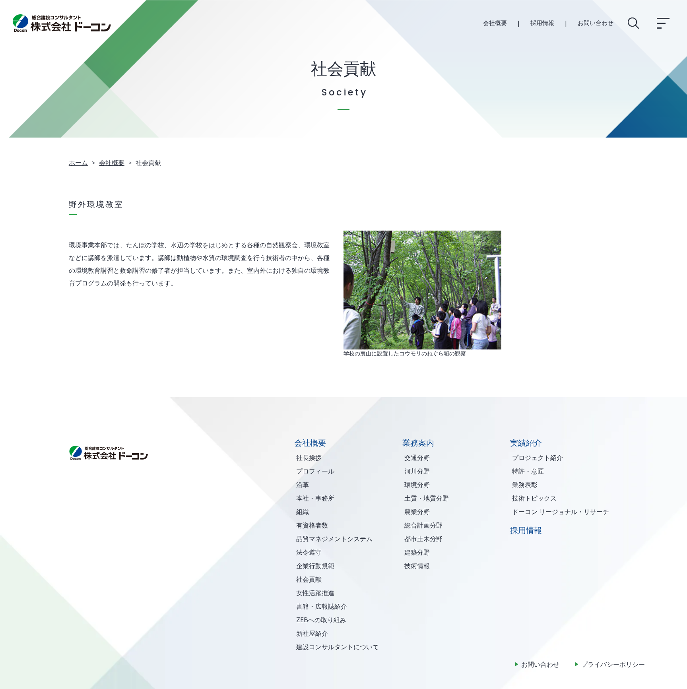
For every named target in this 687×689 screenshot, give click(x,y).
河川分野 (417, 471)
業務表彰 (525, 484)
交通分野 (417, 457)
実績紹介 (526, 442)
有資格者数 (312, 525)
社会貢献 (309, 579)
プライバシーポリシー (613, 664)
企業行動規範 (315, 565)
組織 (302, 511)
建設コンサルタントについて (337, 646)
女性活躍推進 (315, 592)
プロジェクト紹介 (537, 457)
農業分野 (417, 511)
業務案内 (418, 442)
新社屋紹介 (312, 633)
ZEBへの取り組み (321, 619)
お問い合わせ (595, 23)
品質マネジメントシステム (334, 538)
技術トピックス (534, 498)
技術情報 (417, 565)
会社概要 (495, 23)
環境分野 (417, 484)
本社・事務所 (315, 498)
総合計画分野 (423, 525)
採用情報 (542, 23)
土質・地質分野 (426, 498)
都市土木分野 (423, 538)
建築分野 (417, 552)
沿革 (302, 484)
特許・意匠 (528, 471)
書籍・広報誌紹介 (321, 606)
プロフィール (315, 471)
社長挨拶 (309, 457)
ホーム (78, 162)
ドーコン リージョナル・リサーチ (560, 511)
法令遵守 (309, 552)
